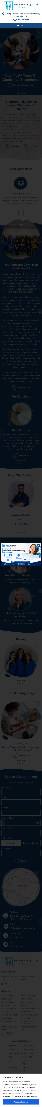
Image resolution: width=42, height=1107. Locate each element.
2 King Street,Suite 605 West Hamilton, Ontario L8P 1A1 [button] (22, 14)
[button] (21, 6)
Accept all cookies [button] (21, 1102)
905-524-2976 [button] (22, 20)
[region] (21, 1090)
